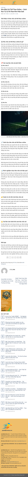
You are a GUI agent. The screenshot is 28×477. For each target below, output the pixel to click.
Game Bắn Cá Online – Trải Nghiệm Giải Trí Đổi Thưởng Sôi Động (7, 281)
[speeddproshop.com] (14, 2)
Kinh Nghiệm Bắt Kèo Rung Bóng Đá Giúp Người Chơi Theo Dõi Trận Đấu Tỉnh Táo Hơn (15, 330)
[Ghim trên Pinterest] (18, 257)
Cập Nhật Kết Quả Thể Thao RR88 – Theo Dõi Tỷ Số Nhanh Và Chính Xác (16, 408)
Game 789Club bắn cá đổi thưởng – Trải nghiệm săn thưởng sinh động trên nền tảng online (15, 350)
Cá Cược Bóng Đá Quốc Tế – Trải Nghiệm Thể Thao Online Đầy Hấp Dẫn (15, 376)
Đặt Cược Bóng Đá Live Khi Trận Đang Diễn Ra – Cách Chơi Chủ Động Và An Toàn (15, 396)
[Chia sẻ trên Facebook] (10, 257)
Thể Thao (3, 7)
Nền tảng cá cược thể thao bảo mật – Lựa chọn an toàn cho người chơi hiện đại (16, 402)
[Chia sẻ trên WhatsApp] (7, 257)
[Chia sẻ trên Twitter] (12, 257)
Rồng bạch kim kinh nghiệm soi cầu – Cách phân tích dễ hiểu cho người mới (15, 323)
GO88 (4, 35)
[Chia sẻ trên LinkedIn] (20, 257)
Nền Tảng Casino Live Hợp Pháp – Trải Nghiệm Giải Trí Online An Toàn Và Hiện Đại (15, 343)
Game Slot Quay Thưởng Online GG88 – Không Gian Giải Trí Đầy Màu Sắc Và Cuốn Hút (16, 364)
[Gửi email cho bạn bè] (15, 257)
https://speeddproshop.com (20, 441)
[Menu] (2, 2)
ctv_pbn (16, 13)
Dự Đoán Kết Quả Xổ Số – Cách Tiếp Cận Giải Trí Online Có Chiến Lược (15, 370)
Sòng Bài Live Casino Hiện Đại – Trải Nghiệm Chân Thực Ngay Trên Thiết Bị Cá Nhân (15, 383)
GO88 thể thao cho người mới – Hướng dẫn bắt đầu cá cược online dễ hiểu (15, 336)
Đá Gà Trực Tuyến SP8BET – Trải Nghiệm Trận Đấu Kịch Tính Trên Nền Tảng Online (15, 317)
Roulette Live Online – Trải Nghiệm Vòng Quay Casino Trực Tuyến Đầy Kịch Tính (15, 389)
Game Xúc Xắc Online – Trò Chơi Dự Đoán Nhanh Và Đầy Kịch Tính (16, 357)
